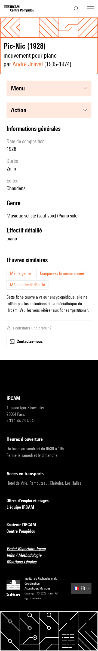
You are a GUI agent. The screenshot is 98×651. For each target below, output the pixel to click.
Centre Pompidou (21, 531)
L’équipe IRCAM (20, 507)
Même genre (20, 273)
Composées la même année (62, 273)
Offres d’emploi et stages (28, 500)
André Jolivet (28, 64)
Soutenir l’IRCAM (21, 524)
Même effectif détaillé (27, 284)
